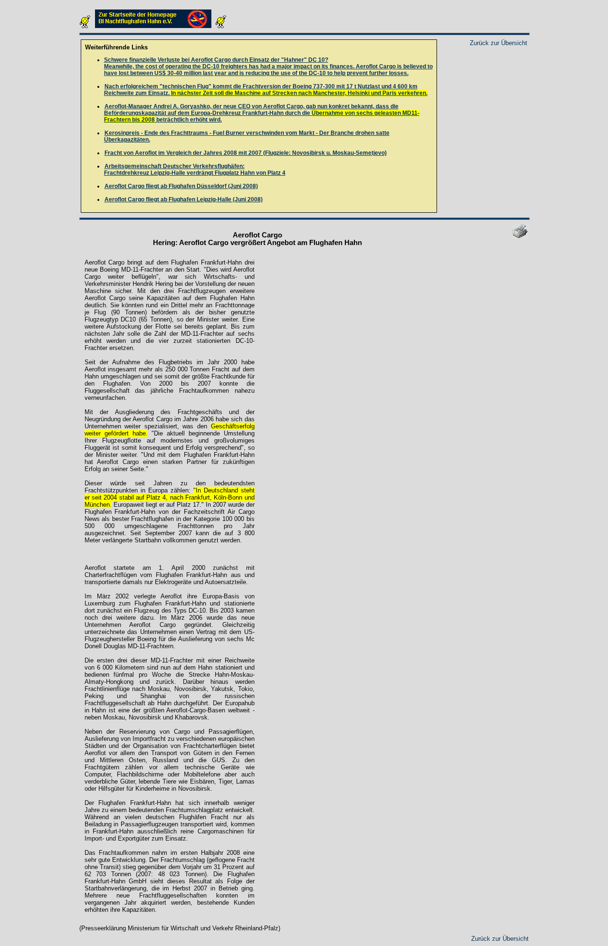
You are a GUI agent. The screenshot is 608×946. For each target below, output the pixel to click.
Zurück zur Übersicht (498, 43)
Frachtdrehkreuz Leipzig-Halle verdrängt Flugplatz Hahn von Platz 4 (194, 169)
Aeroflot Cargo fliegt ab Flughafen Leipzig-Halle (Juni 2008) (183, 199)
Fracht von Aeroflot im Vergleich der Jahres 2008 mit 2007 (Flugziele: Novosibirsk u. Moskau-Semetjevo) (245, 153)
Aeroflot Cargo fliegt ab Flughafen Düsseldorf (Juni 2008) (181, 186)
